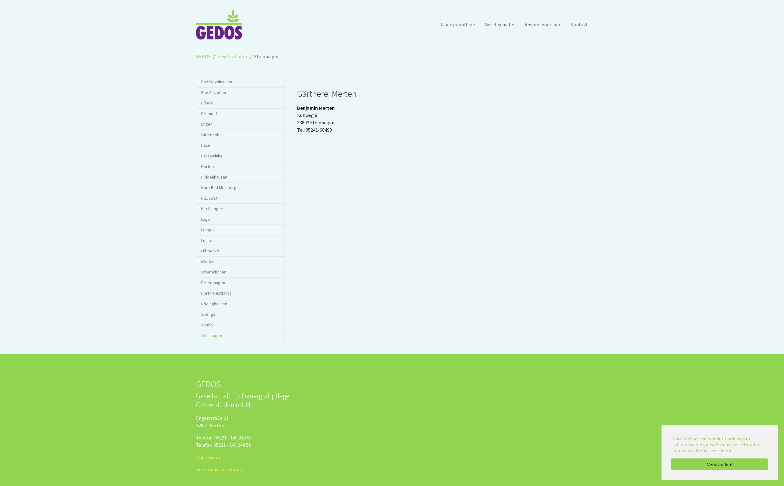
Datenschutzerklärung (219, 469)
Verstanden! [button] (719, 464)
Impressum (208, 457)
